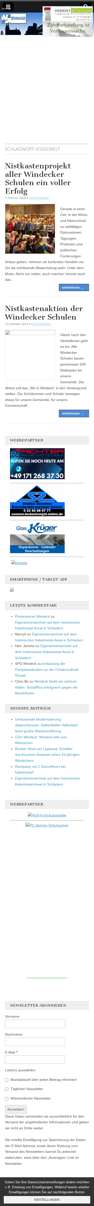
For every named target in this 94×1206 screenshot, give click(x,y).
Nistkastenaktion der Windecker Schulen (44, 313)
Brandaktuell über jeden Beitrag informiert (43, 1080)
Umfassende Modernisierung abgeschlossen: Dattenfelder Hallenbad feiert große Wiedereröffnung (46, 725)
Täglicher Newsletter (26, 1089)
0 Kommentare (39, 198)
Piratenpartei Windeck (32, 616)
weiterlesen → (73, 287)
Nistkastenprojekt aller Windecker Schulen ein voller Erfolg (38, 178)
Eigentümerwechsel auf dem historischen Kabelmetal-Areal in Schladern (46, 652)
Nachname (13, 1034)
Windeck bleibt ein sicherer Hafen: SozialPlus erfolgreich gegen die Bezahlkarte (46, 687)
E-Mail (11, 1052)
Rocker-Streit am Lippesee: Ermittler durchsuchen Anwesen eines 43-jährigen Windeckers (47, 755)
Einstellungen (47, 1200)
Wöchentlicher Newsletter (30, 1098)
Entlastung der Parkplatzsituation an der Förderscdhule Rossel (46, 669)
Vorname (12, 1016)
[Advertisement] (47, 92)
